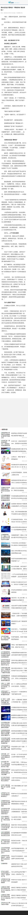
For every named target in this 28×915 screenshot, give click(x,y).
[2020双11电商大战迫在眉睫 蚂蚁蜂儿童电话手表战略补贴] (14, 740)
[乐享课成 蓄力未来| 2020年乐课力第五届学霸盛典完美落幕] (14, 725)
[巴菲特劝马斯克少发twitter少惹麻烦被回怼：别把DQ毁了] (14, 811)
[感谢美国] (14, 866)
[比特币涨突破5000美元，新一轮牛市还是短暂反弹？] (14, 850)
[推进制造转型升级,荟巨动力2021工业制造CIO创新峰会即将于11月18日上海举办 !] (14, 482)
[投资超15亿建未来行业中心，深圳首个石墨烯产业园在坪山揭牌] (14, 584)
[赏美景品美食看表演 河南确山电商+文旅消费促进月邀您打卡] (14, 733)
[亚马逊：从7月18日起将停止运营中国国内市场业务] (14, 756)
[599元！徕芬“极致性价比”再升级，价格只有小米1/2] (14, 646)
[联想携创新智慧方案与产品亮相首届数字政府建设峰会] (14, 451)
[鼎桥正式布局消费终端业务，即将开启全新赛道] (14, 490)
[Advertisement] (14, 413)
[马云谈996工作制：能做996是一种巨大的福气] (14, 819)
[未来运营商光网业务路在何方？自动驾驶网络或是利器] (14, 529)
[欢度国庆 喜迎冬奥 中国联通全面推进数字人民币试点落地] (14, 505)
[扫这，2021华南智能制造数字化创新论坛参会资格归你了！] (14, 513)
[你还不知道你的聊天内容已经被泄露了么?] (14, 560)
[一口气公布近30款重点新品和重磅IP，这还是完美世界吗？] (14, 576)
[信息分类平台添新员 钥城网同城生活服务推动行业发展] (14, 607)
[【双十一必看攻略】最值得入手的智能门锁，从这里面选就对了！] (14, 701)
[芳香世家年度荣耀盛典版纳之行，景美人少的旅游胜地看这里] (14, 678)
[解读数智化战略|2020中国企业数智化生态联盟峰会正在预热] (14, 717)
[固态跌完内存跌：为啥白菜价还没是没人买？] (14, 842)
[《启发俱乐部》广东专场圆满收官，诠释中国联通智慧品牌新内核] (14, 615)
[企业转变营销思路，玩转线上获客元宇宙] (14, 474)
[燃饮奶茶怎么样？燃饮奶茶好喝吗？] (14, 623)
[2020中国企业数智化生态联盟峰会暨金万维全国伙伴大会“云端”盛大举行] (14, 662)
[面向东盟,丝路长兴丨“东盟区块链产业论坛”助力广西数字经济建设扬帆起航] (14, 670)
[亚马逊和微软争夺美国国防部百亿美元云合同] (14, 834)
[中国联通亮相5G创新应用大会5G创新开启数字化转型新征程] (14, 654)
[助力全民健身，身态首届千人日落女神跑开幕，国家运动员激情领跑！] (14, 568)
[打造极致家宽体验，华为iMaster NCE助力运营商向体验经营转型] (14, 521)
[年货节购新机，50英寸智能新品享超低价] (14, 639)
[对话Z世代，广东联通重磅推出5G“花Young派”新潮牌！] (14, 631)
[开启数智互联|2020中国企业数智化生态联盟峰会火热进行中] (14, 709)
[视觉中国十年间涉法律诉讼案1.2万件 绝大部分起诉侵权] (14, 827)
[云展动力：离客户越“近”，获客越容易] (14, 459)
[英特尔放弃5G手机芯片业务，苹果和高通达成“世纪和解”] (14, 772)
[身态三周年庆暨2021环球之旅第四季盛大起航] (14, 552)
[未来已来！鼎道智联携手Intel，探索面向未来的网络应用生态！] (14, 443)
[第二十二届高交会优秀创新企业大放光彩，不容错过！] (14, 686)
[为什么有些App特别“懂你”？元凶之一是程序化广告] (14, 874)
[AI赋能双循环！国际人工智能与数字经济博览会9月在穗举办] (14, 537)
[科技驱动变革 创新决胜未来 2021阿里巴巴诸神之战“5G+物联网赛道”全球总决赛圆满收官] (14, 466)
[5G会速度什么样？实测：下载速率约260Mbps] (14, 748)
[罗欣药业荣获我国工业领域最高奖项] (14, 592)
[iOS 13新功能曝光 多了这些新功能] (14, 787)
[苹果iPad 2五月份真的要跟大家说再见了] (14, 795)
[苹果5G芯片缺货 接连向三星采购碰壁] (14, 881)
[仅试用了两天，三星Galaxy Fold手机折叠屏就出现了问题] (14, 764)
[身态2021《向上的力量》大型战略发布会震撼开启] (14, 599)
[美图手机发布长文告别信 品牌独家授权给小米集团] (14, 803)
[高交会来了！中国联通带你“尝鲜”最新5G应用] (14, 693)
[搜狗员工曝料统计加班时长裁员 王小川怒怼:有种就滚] (14, 889)
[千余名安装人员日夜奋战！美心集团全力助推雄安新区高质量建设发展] (14, 545)
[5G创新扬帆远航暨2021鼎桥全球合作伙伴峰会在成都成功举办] (14, 498)
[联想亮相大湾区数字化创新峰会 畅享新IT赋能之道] (14, 435)
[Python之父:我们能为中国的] (14, 905)
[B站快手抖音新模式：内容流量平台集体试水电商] (14, 858)
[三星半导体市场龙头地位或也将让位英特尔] (14, 780)
